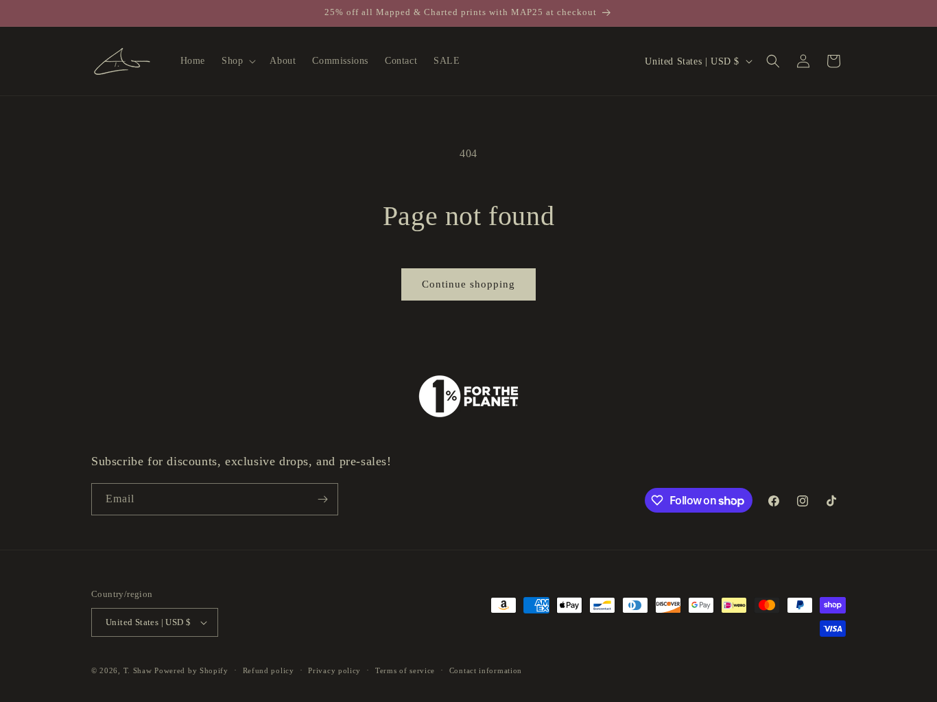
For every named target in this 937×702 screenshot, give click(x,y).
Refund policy (268, 670)
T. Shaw (137, 670)
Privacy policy (334, 670)
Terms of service (405, 670)
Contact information (485, 670)
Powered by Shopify (191, 670)
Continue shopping (468, 284)
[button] (237, 61)
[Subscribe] (322, 499)
